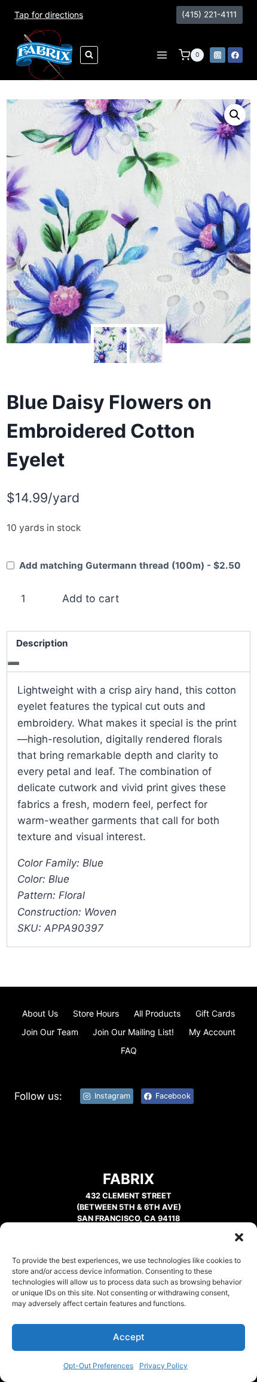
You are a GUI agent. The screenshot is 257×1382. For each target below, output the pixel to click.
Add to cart (90, 598)
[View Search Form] (89, 55)
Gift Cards (215, 1013)
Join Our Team (50, 1032)
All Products (157, 1013)
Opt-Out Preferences (98, 1365)
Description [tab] (42, 643)
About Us (40, 1013)
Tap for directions (48, 15)
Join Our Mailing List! (133, 1032)
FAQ (129, 1050)
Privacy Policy (163, 1365)
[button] (239, 1237)
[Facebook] (235, 55)
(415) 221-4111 (209, 14)
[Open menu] (162, 54)
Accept (129, 1337)
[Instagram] (217, 55)
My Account (212, 1032)
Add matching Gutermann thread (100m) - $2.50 (130, 565)
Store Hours (96, 1013)
